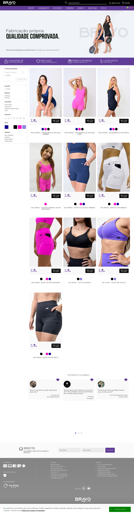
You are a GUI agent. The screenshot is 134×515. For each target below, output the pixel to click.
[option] (67, 34)
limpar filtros (22, 79)
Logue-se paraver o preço (56, 121)
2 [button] (78, 433)
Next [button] (128, 404)
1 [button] (76, 433)
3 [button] (81, 433)
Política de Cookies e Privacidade (33, 510)
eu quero (110, 450)
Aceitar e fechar (120, 509)
